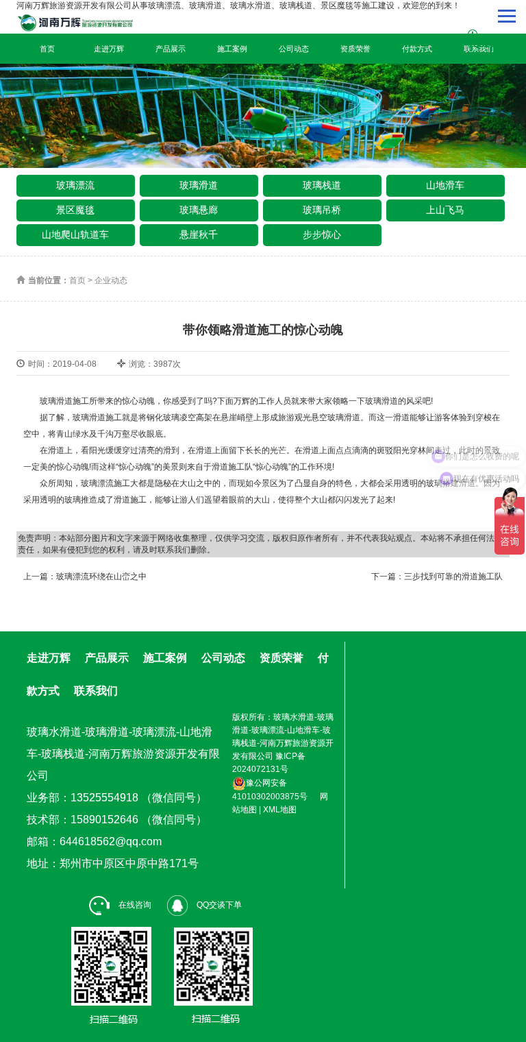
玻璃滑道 (198, 185)
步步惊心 (322, 234)
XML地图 (280, 809)
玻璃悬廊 (198, 209)
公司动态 (294, 49)
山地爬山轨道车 (75, 234)
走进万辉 (109, 49)
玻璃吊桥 (322, 209)
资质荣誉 (355, 49)
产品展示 (170, 49)
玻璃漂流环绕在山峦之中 (101, 576)
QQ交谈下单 (218, 905)
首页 (47, 49)
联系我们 (96, 690)
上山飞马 (445, 209)
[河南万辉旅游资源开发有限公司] (90, 23)
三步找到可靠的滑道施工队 (453, 576)
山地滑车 (445, 185)
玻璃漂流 (75, 185)
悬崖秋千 (198, 234)
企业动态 (111, 280)
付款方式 (417, 49)
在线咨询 (133, 905)
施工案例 (232, 49)
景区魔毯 (75, 209)
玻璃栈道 (322, 185)
